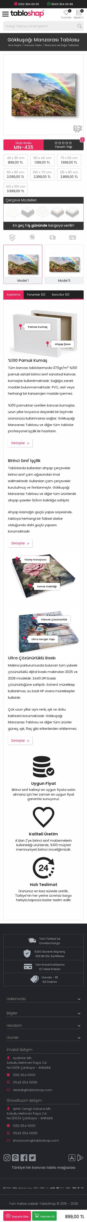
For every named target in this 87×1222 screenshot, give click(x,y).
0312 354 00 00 (28, 4)
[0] (66, 14)
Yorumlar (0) (36, 294)
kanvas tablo (44, 1167)
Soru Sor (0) (60, 294)
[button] (77, 268)
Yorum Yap (63, 147)
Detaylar (18, 443)
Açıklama (13, 294)
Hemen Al (47, 1216)
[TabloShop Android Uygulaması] (80, 1158)
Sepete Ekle (20, 1216)
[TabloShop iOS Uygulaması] (71, 1158)
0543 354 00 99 (62, 4)
